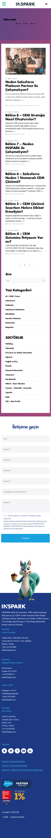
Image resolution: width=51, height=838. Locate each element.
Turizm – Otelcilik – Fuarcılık (18, 388)
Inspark (9, 134)
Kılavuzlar (26, 105)
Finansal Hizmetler (14, 370)
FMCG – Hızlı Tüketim (15, 383)
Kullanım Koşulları (17, 817)
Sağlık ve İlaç (11, 361)
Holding (9, 343)
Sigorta (8, 357)
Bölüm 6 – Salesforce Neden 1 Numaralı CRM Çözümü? (24, 177)
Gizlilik (5, 817)
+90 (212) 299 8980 (9, 647)
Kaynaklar (20, 105)
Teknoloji (9, 348)
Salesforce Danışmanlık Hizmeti (13, 761)
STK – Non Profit (12, 401)
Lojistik (8, 392)
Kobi (7, 397)
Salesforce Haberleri (14, 309)
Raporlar (9, 327)
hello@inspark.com (9, 650)
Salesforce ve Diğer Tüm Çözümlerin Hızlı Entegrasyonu (22, 770)
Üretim (8, 365)
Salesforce (10, 300)
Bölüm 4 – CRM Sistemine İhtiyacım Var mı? (24, 237)
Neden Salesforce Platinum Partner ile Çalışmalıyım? (21, 85)
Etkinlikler (10, 313)
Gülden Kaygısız (11, 105)
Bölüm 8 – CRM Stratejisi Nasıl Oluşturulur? (25, 116)
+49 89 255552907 (9, 697)
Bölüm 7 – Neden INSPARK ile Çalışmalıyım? (19, 147)
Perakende (10, 379)
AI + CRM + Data (12, 296)
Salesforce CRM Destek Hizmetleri (14, 766)
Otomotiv (9, 374)
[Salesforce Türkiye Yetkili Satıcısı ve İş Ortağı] (25, 4)
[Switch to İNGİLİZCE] (46, 3)
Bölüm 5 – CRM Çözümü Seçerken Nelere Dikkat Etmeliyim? (24, 207)
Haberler (9, 305)
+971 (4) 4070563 (8, 729)
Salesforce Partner (34, 105)
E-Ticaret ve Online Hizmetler (18, 352)
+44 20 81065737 (8, 674)
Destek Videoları (13, 318)
